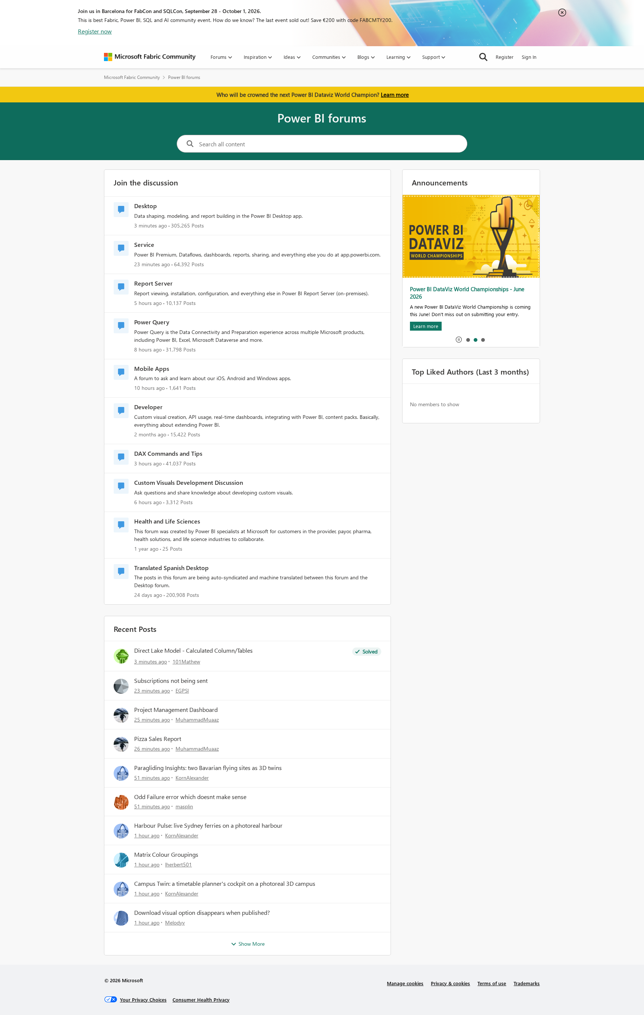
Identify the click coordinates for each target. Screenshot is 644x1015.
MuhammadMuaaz (197, 719)
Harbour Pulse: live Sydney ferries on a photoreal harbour (208, 825)
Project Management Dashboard (176, 709)
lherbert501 (178, 864)
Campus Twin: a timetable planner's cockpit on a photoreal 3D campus (224, 883)
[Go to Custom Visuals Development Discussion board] (121, 486)
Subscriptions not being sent (171, 680)
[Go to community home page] (150, 57)
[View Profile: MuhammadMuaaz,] (121, 715)
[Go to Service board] (121, 248)
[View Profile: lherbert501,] (121, 860)
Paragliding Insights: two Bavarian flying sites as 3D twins (208, 767)
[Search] (483, 56)
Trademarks (527, 983)
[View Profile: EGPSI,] (121, 686)
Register (505, 57)
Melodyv (175, 922)
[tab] (467, 339)
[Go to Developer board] (121, 410)
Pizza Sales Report (157, 738)
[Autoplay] (459, 339)
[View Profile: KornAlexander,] (121, 773)
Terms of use (491, 983)
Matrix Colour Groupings (166, 854)
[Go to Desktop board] (121, 209)
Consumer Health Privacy (201, 999)
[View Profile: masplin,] (121, 802)
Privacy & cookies (450, 983)
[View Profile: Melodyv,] (121, 918)
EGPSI (182, 690)
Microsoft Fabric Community (132, 77)
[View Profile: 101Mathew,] (121, 656)
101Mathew (186, 661)
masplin (184, 806)
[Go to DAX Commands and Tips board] (121, 457)
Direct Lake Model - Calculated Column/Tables (193, 650)
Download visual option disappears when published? (202, 912)
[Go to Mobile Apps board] (121, 372)
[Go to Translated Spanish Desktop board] (121, 571)
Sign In (529, 57)
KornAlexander (192, 777)
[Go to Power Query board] (121, 325)
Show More (252, 943)
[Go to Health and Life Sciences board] (121, 525)
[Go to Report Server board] (121, 287)
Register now (95, 31)
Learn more (395, 94)
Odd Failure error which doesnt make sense (190, 797)
